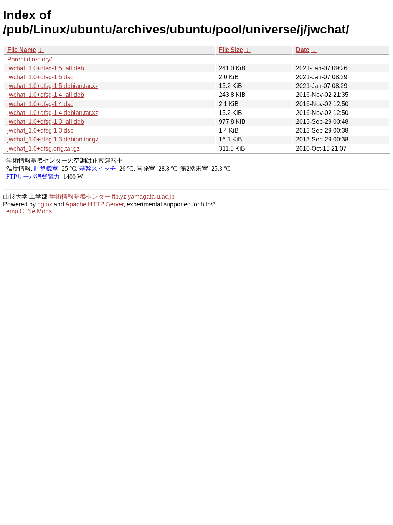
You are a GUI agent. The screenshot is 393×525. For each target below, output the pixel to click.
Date (302, 50)
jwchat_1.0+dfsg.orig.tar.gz (43, 148)
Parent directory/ (29, 59)
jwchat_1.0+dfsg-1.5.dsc (40, 77)
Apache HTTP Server (94, 204)
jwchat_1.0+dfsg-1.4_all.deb (45, 94)
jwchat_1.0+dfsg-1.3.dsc (40, 130)
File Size (231, 50)
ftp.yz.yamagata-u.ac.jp (143, 196)
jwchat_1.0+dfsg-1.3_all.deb (45, 121)
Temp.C (13, 211)
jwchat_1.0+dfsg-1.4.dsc (40, 104)
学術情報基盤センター (80, 196)
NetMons (39, 211)
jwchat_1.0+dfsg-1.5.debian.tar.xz (52, 86)
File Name (21, 50)
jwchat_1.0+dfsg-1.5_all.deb (45, 68)
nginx (44, 204)
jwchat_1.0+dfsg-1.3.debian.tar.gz (53, 139)
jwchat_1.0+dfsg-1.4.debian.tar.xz (52, 113)
